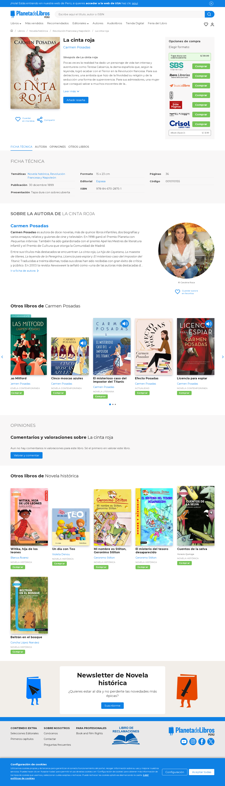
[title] (191, 731)
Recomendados (58, 23)
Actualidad (142, 388)
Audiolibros (114, 23)
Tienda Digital (135, 23)
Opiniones (58, 146)
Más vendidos (34, 23)
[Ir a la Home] (12, 30)
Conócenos (51, 733)
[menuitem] (16, 25)
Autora (41, 146)
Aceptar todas (201, 772)
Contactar (50, 739)
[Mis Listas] (205, 24)
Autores (98, 23)
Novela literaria (103, 391)
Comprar (201, 66)
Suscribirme (112, 705)
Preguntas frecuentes (57, 744)
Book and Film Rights (89, 733)
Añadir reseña (76, 100)
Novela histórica (38, 174)
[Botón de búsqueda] (209, 14)
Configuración (174, 772)
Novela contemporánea (24, 388)
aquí (135, 3)
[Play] (83, 343)
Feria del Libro (157, 23)
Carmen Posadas (29, 225)
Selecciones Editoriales (24, 733)
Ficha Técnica (21, 146)
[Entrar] (211, 24)
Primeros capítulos (22, 739)
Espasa (100, 181)
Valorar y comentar (26, 455)
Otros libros (78, 146)
